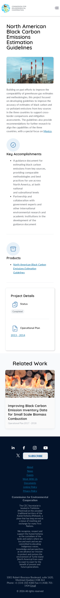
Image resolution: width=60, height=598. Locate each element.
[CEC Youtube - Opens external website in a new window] (45, 448)
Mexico (48, 131)
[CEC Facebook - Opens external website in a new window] (23, 448)
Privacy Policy (30, 491)
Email (33, 585)
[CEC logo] (13, 8)
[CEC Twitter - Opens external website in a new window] (18, 456)
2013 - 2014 (18, 335)
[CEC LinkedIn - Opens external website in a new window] (13, 448)
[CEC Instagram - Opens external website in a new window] (34, 448)
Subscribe (35, 456)
